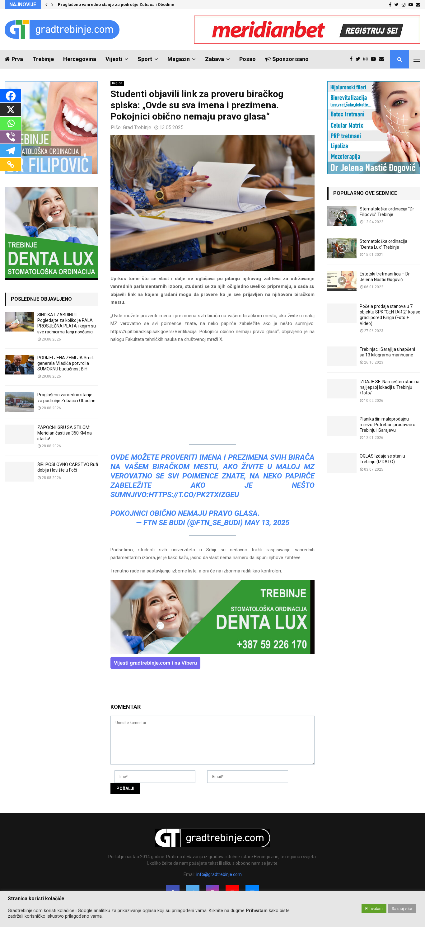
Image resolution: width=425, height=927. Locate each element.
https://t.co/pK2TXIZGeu (194, 494)
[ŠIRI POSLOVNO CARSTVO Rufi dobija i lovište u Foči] (19, 471)
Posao (247, 59)
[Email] (383, 59)
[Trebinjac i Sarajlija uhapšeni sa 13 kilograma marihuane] (342, 356)
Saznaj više (402, 908)
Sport (145, 59)
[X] (10, 109)
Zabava (214, 59)
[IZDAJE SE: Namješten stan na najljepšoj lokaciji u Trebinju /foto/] (342, 388)
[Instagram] (367, 59)
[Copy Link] (10, 164)
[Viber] (10, 137)
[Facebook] (353, 59)
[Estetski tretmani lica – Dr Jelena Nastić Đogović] (342, 281)
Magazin (178, 59)
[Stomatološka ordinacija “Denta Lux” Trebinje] (342, 248)
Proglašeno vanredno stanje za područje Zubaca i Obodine (116, 4)
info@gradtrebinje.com (219, 874)
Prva (17, 59)
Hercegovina (79, 59)
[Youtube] (375, 59)
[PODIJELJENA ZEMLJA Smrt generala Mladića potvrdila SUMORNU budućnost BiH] (19, 364)
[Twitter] (359, 59)
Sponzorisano (290, 59)
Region (117, 83)
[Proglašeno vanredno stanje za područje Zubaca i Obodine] (19, 402)
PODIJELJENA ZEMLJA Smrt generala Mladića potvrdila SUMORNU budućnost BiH (65, 363)
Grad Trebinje (137, 127)
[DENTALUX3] (212, 652)
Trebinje (43, 59)
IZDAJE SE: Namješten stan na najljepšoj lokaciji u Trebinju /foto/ (389, 387)
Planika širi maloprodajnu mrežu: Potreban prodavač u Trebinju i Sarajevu (387, 424)
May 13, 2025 (267, 522)
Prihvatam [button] (374, 908)
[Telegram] (10, 151)
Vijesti (113, 59)
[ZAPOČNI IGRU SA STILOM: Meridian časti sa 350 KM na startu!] (19, 434)
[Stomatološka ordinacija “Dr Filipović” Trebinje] (342, 216)
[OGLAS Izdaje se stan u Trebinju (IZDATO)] (342, 463)
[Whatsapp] (10, 123)
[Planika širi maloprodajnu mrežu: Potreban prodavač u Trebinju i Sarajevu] (342, 426)
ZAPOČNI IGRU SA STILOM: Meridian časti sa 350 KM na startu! (64, 433)
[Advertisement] (212, 392)
